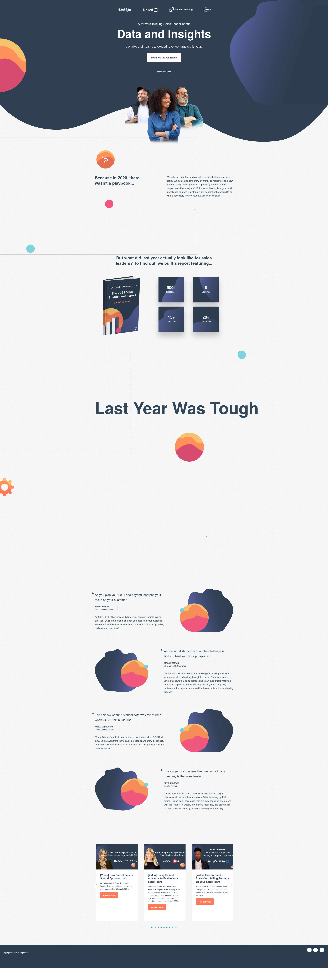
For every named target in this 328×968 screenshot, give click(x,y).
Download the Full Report (164, 57)
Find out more (109, 895)
